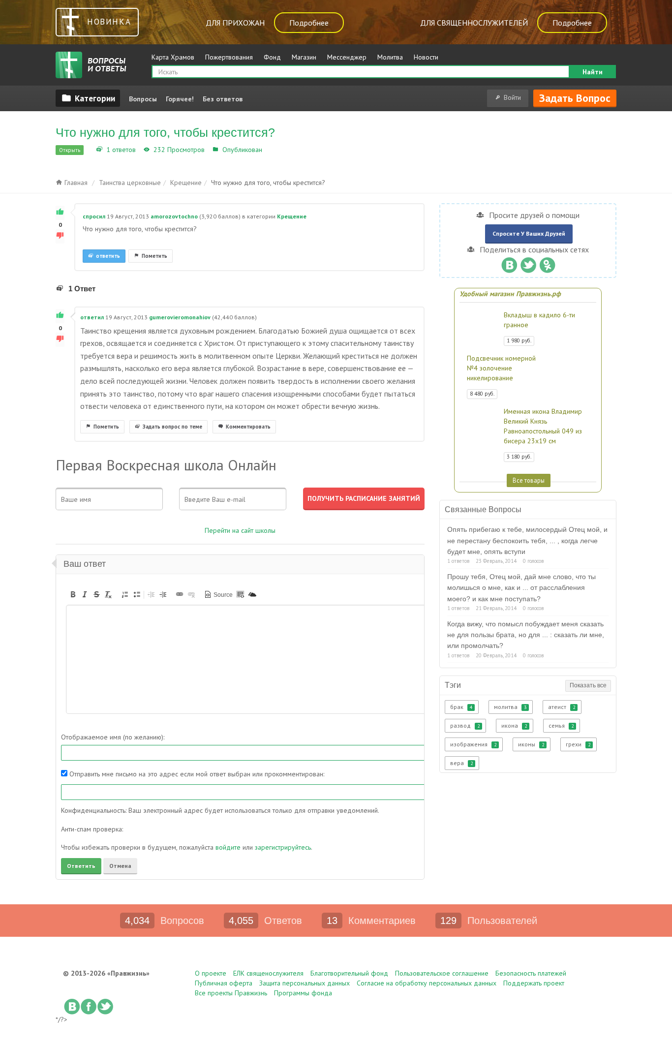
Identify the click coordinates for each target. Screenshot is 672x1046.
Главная (75, 182)
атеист (561, 706)
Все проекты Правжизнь (231, 992)
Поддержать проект (533, 983)
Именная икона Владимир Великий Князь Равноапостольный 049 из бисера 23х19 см (543, 426)
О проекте (210, 973)
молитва (510, 706)
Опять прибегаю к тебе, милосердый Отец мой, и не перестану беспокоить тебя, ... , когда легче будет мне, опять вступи (527, 540)
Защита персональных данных (304, 983)
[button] (73, 594)
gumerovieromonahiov (180, 317)
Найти (592, 71)
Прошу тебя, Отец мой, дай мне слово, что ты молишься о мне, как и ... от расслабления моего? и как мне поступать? (521, 588)
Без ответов (223, 98)
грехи (578, 744)
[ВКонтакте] (509, 263)
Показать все (588, 685)
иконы (531, 744)
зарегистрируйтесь (283, 847)
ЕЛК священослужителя (268, 973)
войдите (228, 847)
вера (461, 763)
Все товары (529, 480)
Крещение (281, 149)
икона (514, 725)
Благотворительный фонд (349, 973)
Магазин (304, 57)
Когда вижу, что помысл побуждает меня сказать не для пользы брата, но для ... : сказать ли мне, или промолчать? (525, 635)
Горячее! (180, 98)
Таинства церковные (130, 182)
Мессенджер (347, 57)
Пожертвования (229, 57)
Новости (426, 57)
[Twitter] (528, 263)
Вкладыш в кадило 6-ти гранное (539, 319)
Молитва (390, 57)
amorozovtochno (174, 216)
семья (561, 725)
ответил (92, 317)
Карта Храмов (173, 57)
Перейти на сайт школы (240, 530)
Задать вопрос (575, 98)
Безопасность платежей (530, 973)
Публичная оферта (223, 983)
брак (461, 706)
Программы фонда (303, 992)
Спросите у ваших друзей (528, 233)
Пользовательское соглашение (442, 973)
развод (465, 725)
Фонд (272, 57)
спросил (94, 216)
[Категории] (88, 98)
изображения (473, 744)
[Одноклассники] (547, 263)
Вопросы (143, 98)
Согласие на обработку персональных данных (426, 983)
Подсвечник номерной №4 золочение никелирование (501, 368)
